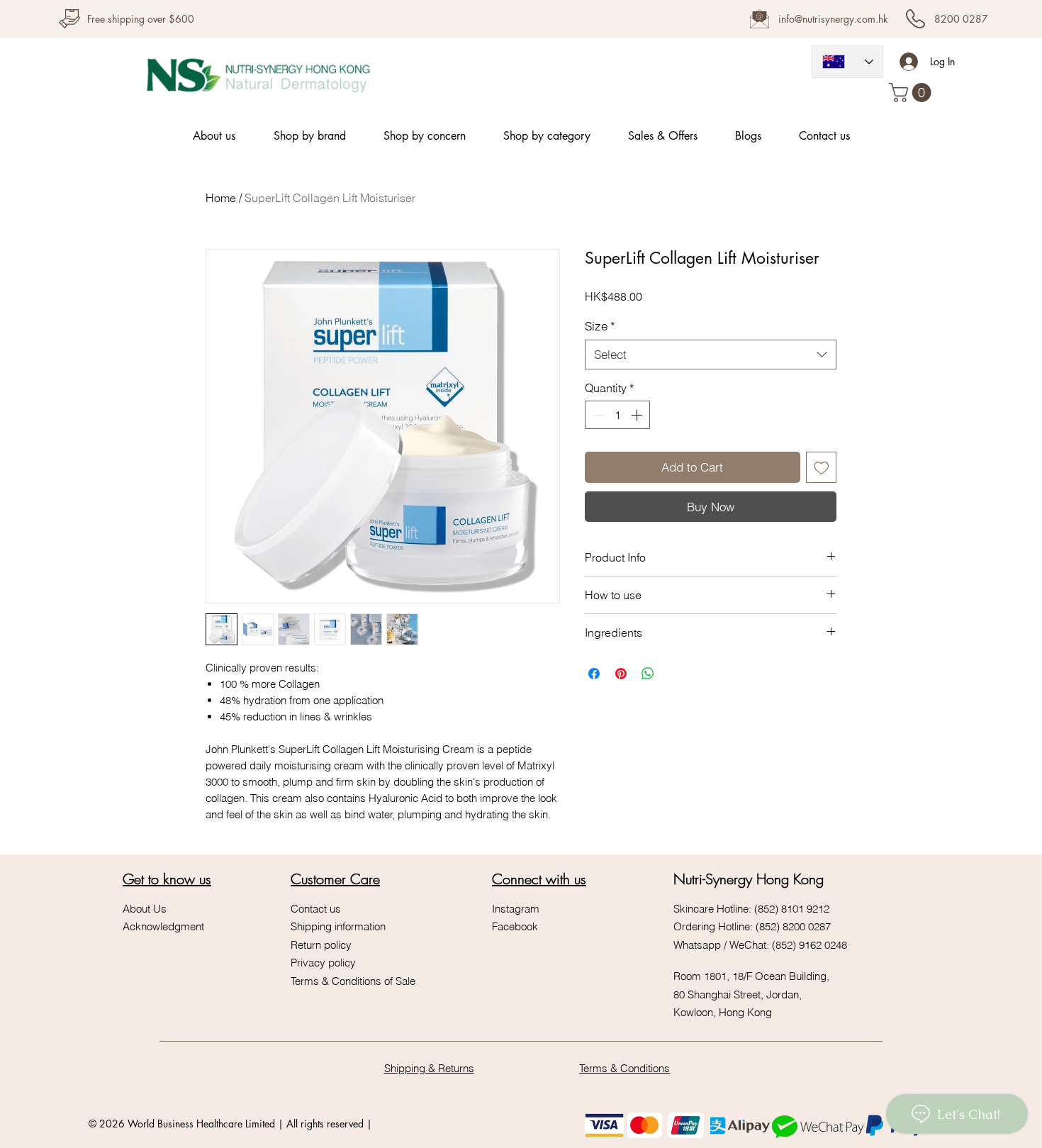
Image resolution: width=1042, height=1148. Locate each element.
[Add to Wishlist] (821, 467)
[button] (912, 92)
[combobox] (710, 354)
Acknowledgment (165, 926)
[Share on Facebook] (594, 673)
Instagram (515, 908)
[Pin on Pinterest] (620, 673)
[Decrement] (597, 414)
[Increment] (638, 414)
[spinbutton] (617, 414)
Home (221, 198)
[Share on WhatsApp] (647, 673)
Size (600, 325)
